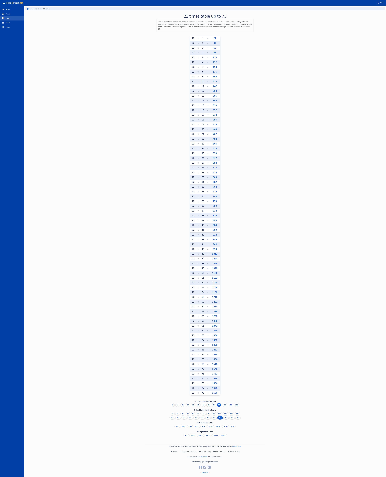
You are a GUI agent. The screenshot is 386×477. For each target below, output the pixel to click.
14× (172, 418)
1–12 (196, 427)
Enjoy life (205, 473)
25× (238, 418)
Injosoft (204, 457)
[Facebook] (200, 467)
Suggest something (189, 451)
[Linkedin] (209, 467)
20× (208, 418)
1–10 (190, 427)
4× (188, 414)
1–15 (203, 427)
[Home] (28, 9)
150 (230, 405)
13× (237, 414)
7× (203, 414)
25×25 (223, 435)
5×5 (186, 435)
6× (198, 414)
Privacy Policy (220, 451)
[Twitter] (205, 467)
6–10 (183, 427)
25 (198, 405)
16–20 (225, 427)
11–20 (218, 427)
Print (381, 3)
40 (208, 405)
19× (202, 418)
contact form (236, 446)
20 (193, 405)
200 (236, 405)
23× (226, 418)
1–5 (177, 427)
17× (190, 418)
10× (219, 414)
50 (214, 405)
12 (183, 405)
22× (220, 418)
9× (214, 414)
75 (219, 405)
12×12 (200, 435)
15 (188, 405)
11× (225, 414)
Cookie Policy (206, 451)
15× (178, 418)
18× (196, 418)
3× (183, 414)
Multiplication (14, 2)
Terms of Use (234, 451)
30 (203, 405)
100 (224, 405)
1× (172, 414)
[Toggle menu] (4, 3)
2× (177, 414)
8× (208, 414)
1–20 (232, 427)
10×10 (193, 435)
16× (184, 418)
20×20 (216, 435)
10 (177, 405)
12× (231, 414)
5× (193, 414)
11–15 (211, 427)
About (174, 451)
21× (214, 418)
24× (232, 418)
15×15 (208, 435)
